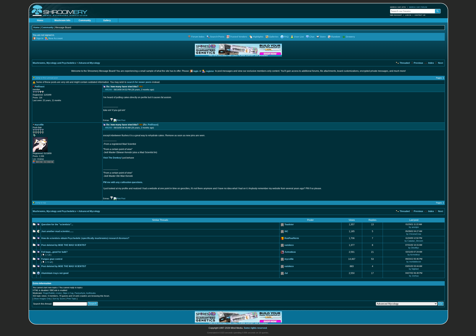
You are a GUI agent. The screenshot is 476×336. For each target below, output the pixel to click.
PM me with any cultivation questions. (123, 182)
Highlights (258, 36)
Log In (408, 15)
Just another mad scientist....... (57, 231)
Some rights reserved (255, 328)
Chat (311, 36)
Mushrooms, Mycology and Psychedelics (54, 63)
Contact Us (420, 15)
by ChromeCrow (413, 234)
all (49, 255)
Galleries (274, 36)
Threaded (404, 63)
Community (85, 20)
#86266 (108, 89)
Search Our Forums (418, 7)
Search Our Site (398, 7)
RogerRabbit (48, 293)
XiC (286, 231)
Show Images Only (42, 299)
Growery (350, 36)
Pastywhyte (80, 293)
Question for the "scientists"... (57, 224)
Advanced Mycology (89, 63)
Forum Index (198, 36)
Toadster (289, 224)
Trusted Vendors (238, 36)
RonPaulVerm (291, 238)
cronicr (59, 293)
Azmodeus (290, 252)
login (195, 71)
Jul (286, 273)
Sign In (39, 38)
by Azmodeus (414, 254)
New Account (396, 15)
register (210, 71)
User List (299, 36)
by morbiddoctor (413, 262)
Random (335, 36)
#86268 (108, 128)
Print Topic (71, 299)
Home (40, 20)
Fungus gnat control (51, 259)
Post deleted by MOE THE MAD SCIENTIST (63, 245)
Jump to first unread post (46, 78)
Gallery (107, 20)
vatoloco (289, 245)
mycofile (289, 259)
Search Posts (217, 36)
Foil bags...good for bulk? (54, 252)
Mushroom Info (62, 20)
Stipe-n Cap (68, 293)
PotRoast (153, 124)
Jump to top (40, 203)
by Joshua (414, 276)
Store (323, 36)
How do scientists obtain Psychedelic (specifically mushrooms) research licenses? (85, 238)
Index (431, 63)
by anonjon (414, 227)
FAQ (286, 36)
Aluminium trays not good (54, 273)
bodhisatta (91, 293)
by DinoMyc (413, 248)
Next (440, 63)
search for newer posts (139, 82)
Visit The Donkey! (112, 157)
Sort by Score (59, 299)
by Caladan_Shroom (414, 241)
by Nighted (414, 269)
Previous (418, 63)
